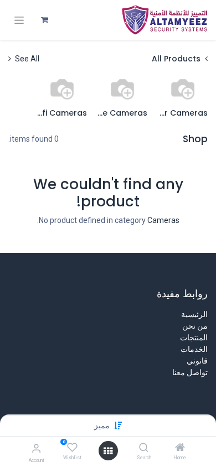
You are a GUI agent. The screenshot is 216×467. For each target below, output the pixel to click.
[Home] (180, 448)
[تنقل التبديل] (19, 20)
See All (26, 58)
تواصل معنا (190, 372)
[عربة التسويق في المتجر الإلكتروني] (44, 20)
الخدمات (194, 349)
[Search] (143, 448)
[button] (102, 425)
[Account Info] (36, 448)
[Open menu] (108, 451)
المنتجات (194, 337)
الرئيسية (194, 314)
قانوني (197, 360)
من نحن (195, 325)
